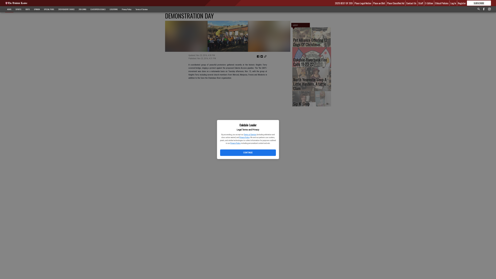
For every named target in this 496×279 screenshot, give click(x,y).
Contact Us (411, 3)
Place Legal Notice (363, 3)
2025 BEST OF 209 (344, 3)
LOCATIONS (114, 9)
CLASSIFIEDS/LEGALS (98, 9)
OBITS (27, 9)
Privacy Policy (244, 137)
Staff (420, 3)
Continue (248, 152)
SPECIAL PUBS (49, 9)
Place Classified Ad (395, 3)
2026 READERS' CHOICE (66, 9)
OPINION (37, 9)
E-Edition (429, 3)
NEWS (9, 9)
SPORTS (18, 9)
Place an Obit (379, 3)
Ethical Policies (441, 3)
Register (462, 3)
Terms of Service (250, 135)
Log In (453, 3)
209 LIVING (82, 9)
